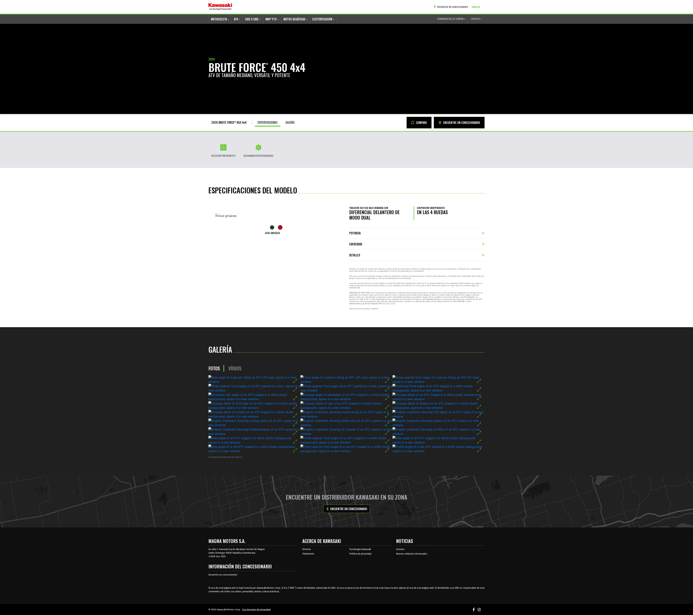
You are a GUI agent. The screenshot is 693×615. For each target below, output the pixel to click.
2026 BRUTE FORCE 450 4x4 (229, 122)
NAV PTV (271, 19)
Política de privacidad (360, 553)
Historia (306, 549)
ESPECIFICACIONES (267, 122)
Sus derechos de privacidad (256, 609)
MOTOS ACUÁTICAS (295, 19)
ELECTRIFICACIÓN (322, 19)
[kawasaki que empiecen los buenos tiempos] (220, 7)
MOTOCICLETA (219, 19)
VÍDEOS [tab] (234, 368)
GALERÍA (290, 122)
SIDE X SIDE (252, 19)
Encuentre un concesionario (348, 509)
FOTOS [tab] (214, 368)
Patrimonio (308, 553)
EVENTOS (475, 19)
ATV (236, 19)
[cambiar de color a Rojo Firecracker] (280, 227)
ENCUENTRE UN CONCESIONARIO (461, 122)
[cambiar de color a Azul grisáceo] (272, 227)
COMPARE (421, 122)
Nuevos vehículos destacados (411, 553)
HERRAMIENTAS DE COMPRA (450, 19)
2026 (211, 59)
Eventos (400, 549)
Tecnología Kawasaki (360, 549)
